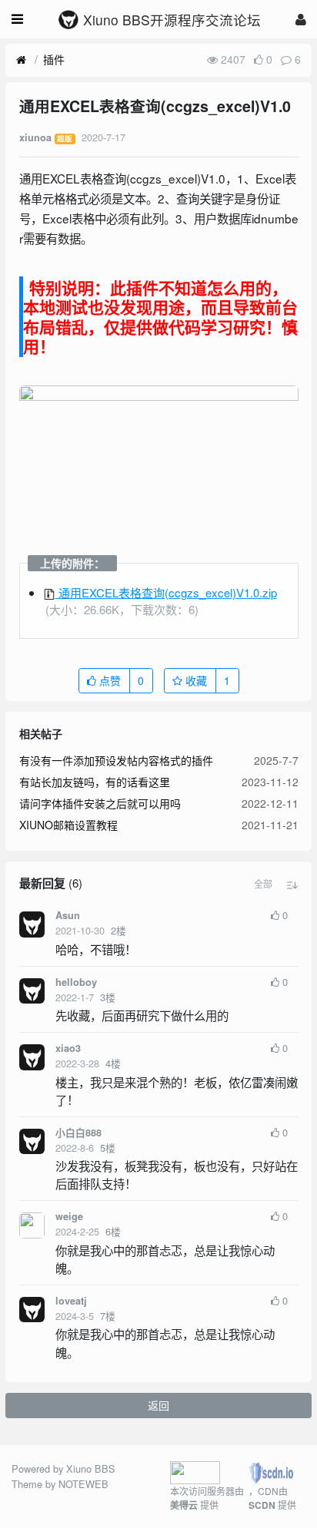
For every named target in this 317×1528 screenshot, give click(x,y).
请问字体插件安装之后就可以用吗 (100, 803)
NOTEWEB (83, 1484)
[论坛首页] (21, 59)
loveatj (71, 1301)
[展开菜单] (17, 19)
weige (69, 1216)
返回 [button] (158, 1405)
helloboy (76, 982)
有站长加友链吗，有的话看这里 (94, 781)
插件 (54, 59)
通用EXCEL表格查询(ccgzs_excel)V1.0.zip (166, 592)
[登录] (300, 18)
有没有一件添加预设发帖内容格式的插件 (116, 760)
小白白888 (78, 1132)
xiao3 (68, 1048)
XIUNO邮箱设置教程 (68, 824)
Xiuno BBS (90, 1468)
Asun (67, 915)
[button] (263, 884)
